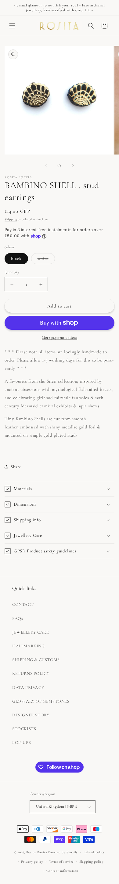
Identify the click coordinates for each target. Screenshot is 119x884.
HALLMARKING (28, 646)
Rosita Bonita (36, 852)
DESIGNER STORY (30, 715)
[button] (12, 25)
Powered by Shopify (63, 852)
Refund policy (94, 852)
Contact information (62, 871)
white (46, 260)
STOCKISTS (24, 728)
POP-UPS (21, 742)
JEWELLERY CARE (30, 632)
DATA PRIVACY (28, 687)
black (16, 258)
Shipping (11, 219)
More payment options (59, 337)
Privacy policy (32, 862)
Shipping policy (91, 862)
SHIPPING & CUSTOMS (36, 659)
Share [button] (16, 466)
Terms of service (61, 862)
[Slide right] (73, 166)
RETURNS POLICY (30, 673)
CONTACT (23, 604)
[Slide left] (46, 166)
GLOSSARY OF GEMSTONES (41, 701)
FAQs (17, 618)
